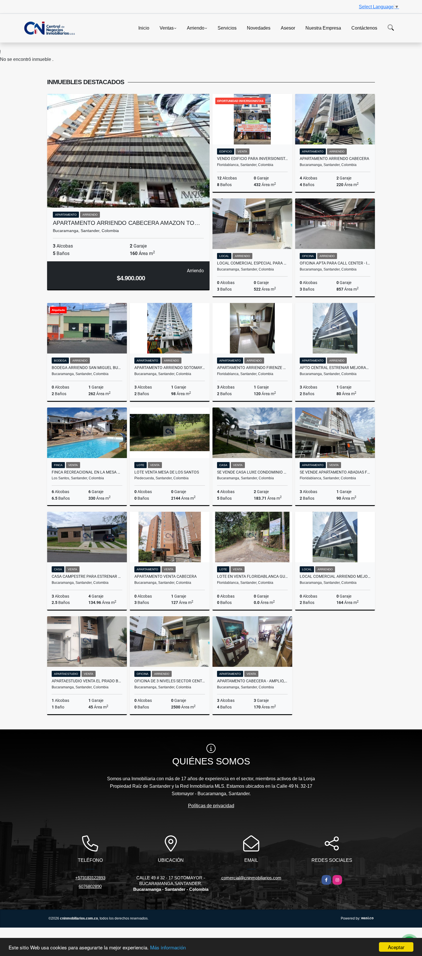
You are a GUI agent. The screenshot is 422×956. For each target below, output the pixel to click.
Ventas (167, 27)
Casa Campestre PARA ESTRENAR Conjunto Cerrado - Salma (87, 576)
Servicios (227, 27)
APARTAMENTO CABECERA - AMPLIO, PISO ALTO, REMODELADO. (252, 681)
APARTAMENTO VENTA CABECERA (165, 576)
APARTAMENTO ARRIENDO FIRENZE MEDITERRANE (252, 367)
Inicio (143, 27)
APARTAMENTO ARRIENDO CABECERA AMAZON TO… (126, 223)
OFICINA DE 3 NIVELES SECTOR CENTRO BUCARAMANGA (169, 681)
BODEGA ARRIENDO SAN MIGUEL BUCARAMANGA (87, 367)
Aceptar (396, 947)
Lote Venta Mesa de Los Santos (166, 472)
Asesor (288, 27)
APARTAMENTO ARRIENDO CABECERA (334, 158)
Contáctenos (364, 27)
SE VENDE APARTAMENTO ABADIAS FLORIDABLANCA (335, 472)
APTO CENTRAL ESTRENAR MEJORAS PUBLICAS (335, 367)
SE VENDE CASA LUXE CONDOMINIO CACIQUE (252, 472)
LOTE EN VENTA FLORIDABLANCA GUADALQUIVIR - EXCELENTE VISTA (252, 576)
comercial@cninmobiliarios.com (251, 877)
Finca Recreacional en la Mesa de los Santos (87, 472)
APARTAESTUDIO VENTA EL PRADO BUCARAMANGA (87, 681)
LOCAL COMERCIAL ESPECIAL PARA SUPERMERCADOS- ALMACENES (252, 263)
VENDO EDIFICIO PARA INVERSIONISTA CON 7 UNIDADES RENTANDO (252, 158)
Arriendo (195, 27)
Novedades (258, 27)
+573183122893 (90, 877)
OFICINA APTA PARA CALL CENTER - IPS (335, 263)
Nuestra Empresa (323, 27)
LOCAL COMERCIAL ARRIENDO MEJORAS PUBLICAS (335, 576)
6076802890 (90, 886)
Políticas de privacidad (211, 805)
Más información (168, 947)
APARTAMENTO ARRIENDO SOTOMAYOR (169, 367)
